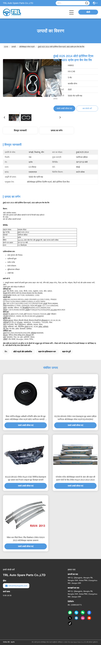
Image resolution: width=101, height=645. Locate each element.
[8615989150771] (70, 612)
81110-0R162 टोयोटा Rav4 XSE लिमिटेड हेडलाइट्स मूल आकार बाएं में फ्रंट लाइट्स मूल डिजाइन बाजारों (25, 478)
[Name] (86, 3)
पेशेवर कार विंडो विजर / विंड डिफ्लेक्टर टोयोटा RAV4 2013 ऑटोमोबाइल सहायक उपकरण (26, 538)
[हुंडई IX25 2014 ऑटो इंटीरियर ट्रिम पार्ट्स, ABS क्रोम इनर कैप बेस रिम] (32, 80)
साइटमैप (13, 642)
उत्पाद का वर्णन (56, 130)
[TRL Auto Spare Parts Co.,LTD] (16, 12)
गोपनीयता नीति (6, 642)
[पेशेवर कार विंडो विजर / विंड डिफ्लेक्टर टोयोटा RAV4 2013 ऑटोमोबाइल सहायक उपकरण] (25, 515)
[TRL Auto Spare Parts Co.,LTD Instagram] (76, 618)
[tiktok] (70, 623)
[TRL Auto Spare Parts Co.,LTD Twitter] (70, 618)
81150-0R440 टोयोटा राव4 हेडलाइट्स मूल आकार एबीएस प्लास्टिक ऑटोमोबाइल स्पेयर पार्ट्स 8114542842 (75, 417)
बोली (88, 12)
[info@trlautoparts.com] (76, 612)
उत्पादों (14, 47)
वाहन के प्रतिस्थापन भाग (47, 352)
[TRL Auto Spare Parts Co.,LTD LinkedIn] (83, 618)
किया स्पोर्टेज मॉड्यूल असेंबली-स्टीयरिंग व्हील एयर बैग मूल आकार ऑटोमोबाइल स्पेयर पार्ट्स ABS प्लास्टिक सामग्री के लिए (25, 418)
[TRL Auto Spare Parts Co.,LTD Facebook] (89, 612)
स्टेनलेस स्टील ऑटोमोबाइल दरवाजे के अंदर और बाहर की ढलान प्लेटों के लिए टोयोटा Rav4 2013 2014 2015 (75, 478)
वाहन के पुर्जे (66, 352)
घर (7, 47)
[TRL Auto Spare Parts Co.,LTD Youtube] (89, 618)
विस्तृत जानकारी (20, 130)
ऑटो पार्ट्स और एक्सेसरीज (22, 352)
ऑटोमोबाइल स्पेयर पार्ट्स (26, 47)
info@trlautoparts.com (17, 586)
